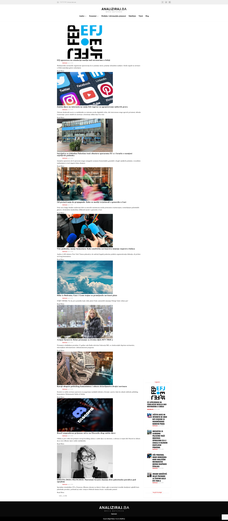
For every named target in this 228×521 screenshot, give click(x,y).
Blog (147, 16)
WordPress (122, 518)
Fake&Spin (132, 16)
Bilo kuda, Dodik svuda (71, 2)
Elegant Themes (111, 518)
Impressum (114, 514)
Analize (81, 16)
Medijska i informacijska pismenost (113, 16)
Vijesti (141, 16)
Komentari (92, 16)
